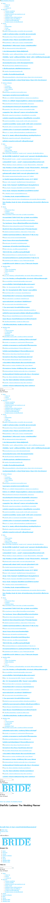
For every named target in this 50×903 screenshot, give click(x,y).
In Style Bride (8, 332)
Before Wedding (9, 271)
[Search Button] (12, 793)
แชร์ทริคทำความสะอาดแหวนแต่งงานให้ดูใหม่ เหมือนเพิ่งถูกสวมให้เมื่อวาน (21, 313)
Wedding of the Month (11, 151)
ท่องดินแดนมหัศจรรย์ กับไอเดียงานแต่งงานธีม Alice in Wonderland (21, 374)
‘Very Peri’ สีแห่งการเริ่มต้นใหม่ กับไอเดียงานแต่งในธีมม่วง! (18, 380)
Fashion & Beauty (7, 83)
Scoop (6, 28)
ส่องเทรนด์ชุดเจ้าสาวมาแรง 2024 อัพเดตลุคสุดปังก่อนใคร (18, 63)
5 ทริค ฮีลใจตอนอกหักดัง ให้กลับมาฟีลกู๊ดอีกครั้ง (15, 51)
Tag (4, 801)
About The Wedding (10, 269)
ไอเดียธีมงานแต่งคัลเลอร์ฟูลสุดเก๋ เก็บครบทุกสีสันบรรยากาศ (18, 351)
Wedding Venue (9, 213)
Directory (5, 9)
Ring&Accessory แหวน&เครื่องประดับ (14, 22)
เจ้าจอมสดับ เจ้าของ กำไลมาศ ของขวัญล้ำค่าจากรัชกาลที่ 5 (18, 40)
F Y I (6, 272)
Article (4, 23)
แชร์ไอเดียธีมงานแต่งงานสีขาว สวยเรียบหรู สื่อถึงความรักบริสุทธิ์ (19, 339)
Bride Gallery (8, 87)
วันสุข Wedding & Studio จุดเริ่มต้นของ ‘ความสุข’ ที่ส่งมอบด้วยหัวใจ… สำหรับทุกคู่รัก (25, 168)
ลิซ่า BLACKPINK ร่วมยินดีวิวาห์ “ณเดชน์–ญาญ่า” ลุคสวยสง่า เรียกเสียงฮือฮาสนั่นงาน (25, 156)
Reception (7, 333)
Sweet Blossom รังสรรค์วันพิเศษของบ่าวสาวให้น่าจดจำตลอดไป (20, 319)
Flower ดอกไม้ (8, 15)
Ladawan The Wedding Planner (14, 801)
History (7, 6)
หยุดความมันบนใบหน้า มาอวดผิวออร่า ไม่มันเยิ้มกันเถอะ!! (17, 301)
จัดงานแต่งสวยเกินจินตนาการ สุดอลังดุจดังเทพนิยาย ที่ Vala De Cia (21, 258)
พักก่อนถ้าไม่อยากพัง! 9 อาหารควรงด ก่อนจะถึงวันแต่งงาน (18, 296)
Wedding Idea (6, 327)
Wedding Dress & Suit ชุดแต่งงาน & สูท (15, 14)
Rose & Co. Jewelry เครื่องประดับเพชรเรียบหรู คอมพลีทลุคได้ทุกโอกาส (22, 135)
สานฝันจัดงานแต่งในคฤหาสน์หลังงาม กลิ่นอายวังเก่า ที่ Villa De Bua (20, 235)
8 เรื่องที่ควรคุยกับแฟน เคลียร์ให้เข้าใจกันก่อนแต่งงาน (16, 68)
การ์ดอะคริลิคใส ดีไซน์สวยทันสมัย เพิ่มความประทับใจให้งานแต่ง (19, 362)
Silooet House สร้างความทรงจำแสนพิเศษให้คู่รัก (16, 240)
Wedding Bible (6, 266)
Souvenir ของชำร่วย (10, 11)
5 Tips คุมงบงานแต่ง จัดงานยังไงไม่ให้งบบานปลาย (16, 307)
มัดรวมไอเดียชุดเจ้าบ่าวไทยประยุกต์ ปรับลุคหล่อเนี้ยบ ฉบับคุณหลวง (20, 107)
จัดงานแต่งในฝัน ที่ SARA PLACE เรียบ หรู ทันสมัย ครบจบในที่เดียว (20, 217)
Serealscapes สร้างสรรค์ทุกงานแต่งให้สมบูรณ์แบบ (16, 246)
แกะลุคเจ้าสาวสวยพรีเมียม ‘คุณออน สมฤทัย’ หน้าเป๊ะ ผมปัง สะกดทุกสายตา (22, 124)
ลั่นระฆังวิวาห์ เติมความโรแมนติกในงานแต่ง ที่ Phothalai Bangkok (20, 229)
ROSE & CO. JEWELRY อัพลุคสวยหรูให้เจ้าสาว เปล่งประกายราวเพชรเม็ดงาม (23, 101)
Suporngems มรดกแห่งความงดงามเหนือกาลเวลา (16, 95)
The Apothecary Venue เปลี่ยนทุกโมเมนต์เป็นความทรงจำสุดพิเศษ (20, 223)
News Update (8, 147)
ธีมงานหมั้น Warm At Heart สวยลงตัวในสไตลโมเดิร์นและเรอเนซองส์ (18, 827)
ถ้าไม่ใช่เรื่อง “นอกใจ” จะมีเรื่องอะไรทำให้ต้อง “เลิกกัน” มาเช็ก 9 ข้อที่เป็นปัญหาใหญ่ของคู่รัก (26, 57)
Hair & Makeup (9, 89)
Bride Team (4, 830)
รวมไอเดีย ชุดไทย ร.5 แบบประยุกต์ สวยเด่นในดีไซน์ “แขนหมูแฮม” (20, 129)
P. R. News (7, 148)
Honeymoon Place (10, 210)
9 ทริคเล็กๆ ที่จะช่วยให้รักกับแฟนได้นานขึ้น (13, 74)
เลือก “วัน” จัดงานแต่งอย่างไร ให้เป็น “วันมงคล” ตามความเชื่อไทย (20, 290)
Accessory (7, 86)
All (6, 25)
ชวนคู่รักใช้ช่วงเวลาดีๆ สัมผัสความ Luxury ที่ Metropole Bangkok (20, 263)
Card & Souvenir (9, 330)
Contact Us (8, 8)
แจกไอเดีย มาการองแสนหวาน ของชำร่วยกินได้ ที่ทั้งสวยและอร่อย (20, 345)
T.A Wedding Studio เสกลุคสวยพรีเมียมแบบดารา (16, 196)
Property (7, 211)
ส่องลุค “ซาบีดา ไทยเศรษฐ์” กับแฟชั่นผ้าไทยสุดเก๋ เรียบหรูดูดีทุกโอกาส (21, 185)
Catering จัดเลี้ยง (9, 12)
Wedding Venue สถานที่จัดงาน (12, 19)
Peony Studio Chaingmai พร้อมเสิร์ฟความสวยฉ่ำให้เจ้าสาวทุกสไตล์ (20, 191)
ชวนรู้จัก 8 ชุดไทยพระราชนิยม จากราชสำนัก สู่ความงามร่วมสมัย (19, 34)
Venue (4, 207)
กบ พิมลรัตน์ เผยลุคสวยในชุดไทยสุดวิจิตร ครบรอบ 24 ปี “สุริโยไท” (20, 179)
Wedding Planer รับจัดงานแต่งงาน (13, 17)
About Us (7, 5)
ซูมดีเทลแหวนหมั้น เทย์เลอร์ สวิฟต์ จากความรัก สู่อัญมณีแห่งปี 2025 (20, 173)
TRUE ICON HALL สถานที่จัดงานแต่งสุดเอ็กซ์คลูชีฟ (16, 252)
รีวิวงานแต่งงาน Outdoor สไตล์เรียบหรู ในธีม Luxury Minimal (19, 368)
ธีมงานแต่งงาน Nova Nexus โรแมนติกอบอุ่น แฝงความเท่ (17, 357)
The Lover (7, 29)
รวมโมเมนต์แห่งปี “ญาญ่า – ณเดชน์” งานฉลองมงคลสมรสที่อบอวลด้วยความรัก (23, 162)
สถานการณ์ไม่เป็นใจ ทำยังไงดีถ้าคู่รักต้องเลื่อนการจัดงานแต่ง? (19, 284)
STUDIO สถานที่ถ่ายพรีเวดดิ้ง (12, 20)
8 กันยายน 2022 (4, 831)
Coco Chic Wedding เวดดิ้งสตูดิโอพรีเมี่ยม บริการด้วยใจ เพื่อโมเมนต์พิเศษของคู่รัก (25, 278)
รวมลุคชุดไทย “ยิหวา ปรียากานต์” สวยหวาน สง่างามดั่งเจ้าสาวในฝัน (20, 112)
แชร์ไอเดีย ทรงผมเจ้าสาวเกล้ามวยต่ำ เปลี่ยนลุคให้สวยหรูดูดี (18, 141)
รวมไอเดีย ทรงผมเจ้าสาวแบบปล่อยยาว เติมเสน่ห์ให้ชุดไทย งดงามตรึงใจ (21, 118)
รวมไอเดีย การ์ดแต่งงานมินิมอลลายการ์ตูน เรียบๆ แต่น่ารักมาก (19, 386)
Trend (6, 90)
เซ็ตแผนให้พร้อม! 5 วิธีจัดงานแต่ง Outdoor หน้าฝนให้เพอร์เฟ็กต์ (19, 45)
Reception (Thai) (9, 335)
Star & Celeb (8, 150)
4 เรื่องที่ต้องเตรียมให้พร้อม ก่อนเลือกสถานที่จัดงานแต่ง (17, 324)
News (4, 144)
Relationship (8, 26)
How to (7, 274)
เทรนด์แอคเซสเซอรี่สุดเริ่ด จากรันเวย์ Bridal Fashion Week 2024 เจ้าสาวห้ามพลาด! (25, 80)
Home (4, 3)
